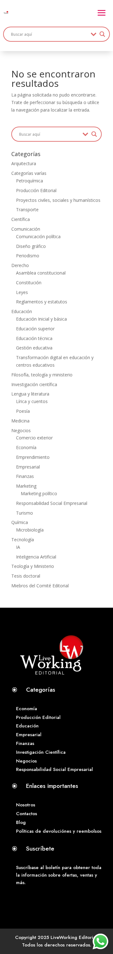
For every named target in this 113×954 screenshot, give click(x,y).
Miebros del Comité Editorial (40, 586)
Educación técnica (34, 338)
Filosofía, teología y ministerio (42, 375)
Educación (21, 311)
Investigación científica (34, 384)
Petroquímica (29, 181)
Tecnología (22, 540)
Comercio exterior (34, 438)
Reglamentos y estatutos (41, 302)
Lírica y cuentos (32, 401)
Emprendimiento (33, 457)
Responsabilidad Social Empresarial (51, 503)
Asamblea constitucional (41, 273)
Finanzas (25, 476)
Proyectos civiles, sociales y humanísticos (58, 200)
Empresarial (28, 467)
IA (18, 547)
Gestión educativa (34, 348)
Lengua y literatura (30, 394)
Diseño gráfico (31, 246)
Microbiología (30, 530)
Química (19, 522)
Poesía (23, 411)
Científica (20, 219)
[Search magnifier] (102, 34)
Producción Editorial (36, 190)
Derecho (20, 265)
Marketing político (39, 493)
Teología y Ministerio (32, 566)
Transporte (27, 209)
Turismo (24, 513)
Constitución (28, 283)
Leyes (22, 292)
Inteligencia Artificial (36, 557)
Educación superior (35, 329)
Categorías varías (28, 173)
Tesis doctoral (25, 576)
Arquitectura (23, 163)
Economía (26, 447)
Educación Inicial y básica (41, 319)
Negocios (21, 430)
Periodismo (27, 256)
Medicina (20, 421)
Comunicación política (38, 236)
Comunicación (25, 229)
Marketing (26, 486)
